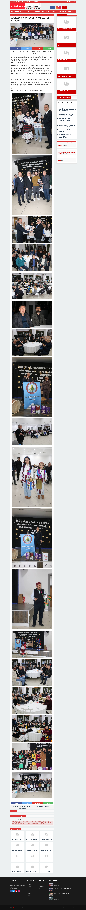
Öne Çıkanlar (27, 14)
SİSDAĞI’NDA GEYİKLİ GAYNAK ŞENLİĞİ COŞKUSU (63, 884)
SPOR (42, 11)
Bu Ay (68, 100)
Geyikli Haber (15, 907)
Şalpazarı (29, 888)
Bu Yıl (73, 100)
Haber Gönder (41, 886)
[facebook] (67, 1)
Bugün (58, 100)
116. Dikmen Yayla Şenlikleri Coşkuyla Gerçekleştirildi (64, 898)
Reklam (40, 891)
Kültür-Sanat (30, 893)
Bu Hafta (64, 100)
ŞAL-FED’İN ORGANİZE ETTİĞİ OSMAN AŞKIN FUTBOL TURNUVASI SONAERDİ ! (66, 144)
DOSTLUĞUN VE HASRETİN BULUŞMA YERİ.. (62, 888)
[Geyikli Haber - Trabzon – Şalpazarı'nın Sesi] (17, 6)
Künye (40, 884)
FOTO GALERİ (70, 11)
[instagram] (72, 1)
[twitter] (69, 1)
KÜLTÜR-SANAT (36, 11)
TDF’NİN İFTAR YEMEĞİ (43, 806)
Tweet (37, 801)
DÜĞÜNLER (47, 11)
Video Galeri (29, 8)
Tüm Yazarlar (41, 888)
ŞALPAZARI (28, 11)
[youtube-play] (74, 1)
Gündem (29, 886)
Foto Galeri (37, 8)
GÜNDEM (22, 11)
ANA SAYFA (16, 11)
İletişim (36, 6)
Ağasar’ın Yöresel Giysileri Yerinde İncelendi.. (62, 893)
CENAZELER (55, 11)
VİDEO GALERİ (62, 11)
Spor (28, 891)
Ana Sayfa (29, 6)
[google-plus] (70, 1)
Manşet (23, 14)
